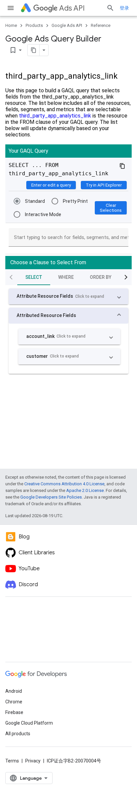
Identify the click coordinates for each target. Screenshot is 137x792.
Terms (12, 760)
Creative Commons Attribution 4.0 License (64, 483)
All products (17, 733)
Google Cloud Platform (29, 723)
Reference (100, 25)
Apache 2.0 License (85, 490)
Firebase (14, 712)
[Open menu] (10, 8)
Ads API (72, 8)
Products (34, 25)
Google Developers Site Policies (51, 497)
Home (11, 25)
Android (13, 691)
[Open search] (110, 8)
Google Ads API (67, 25)
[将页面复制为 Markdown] (34, 50)
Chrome (13, 701)
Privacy (33, 760)
